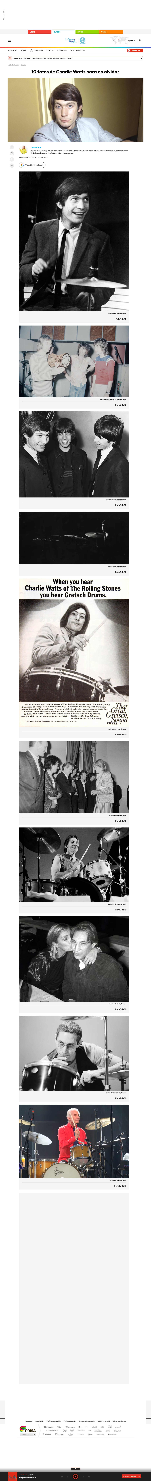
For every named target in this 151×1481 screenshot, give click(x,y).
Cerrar (141, 58)
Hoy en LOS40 (62, 50)
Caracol (117, 1427)
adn (109, 1427)
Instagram (61, 1396)
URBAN (104, 32)
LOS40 (32, 32)
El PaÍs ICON (80, 1433)
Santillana (71, 1427)
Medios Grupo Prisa (27, 1434)
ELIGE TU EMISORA (130, 1476)
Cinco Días (80, 1430)
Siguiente (88, 1476)
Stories (90, 1396)
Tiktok (66, 1396)
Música (23, 50)
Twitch (85, 1396)
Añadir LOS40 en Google (34, 165)
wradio (72, 1430)
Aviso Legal (29, 1421)
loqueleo (100, 1433)
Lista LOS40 (12, 50)
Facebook (12, 147)
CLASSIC (57, 32)
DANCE (80, 32)
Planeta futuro (107, 1430)
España (130, 40)
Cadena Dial (89, 1430)
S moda (90, 1433)
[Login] (140, 40)
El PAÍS (48, 1427)
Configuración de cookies (87, 1421)
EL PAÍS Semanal (98, 1430)
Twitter (12, 153)
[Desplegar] (75, 1469)
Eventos (50, 50)
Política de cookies (70, 1421)
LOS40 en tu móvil (104, 1421)
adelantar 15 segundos (83, 1476)
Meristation (112, 1433)
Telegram (12, 165)
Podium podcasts (70, 1433)
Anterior (62, 1476)
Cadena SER (93, 1427)
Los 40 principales (59, 1427)
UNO (65, 1430)
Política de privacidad (54, 1421)
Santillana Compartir (83, 1427)
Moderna (58, 1433)
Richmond (47, 1433)
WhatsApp (12, 159)
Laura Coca (36, 147)
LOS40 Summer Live (78, 50)
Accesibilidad (40, 1421)
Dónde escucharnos (119, 1421)
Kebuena (115, 1430)
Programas (38, 50)
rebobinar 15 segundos (68, 1476)
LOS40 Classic (13, 65)
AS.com (101, 1427)
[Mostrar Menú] (11, 40)
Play (75, 1476)
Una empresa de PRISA (27, 1429)
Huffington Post (51, 1430)
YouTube (71, 1396)
